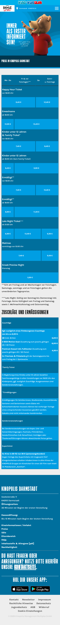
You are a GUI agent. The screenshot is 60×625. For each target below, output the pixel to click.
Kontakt (14, 599)
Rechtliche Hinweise (21, 603)
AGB (32, 607)
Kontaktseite (25, 567)
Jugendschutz (19, 607)
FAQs (4, 540)
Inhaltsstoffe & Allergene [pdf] (17, 543)
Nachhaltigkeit (9, 547)
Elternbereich (8, 536)
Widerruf (44, 607)
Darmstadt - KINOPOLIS (27, 8)
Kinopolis (7, 8)
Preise (4, 529)
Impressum (44, 599)
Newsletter (28, 599)
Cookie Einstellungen (30, 611)
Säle (3, 532)
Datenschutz (43, 603)
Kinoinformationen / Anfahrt (16, 525)
